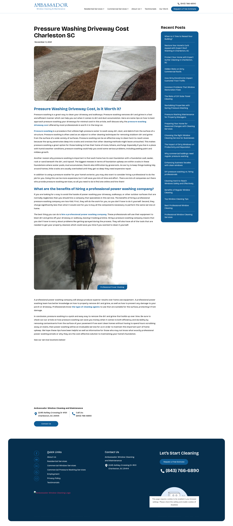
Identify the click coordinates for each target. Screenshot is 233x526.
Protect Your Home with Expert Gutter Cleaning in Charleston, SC (179, 60)
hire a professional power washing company (84, 214)
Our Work (163, 9)
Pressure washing (43, 131)
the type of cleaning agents (86, 307)
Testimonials (150, 9)
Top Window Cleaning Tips (176, 199)
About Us (136, 9)
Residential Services (93, 9)
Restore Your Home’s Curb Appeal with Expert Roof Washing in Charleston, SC (177, 48)
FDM (93, 516)
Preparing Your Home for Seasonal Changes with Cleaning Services (180, 126)
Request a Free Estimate (185, 9)
